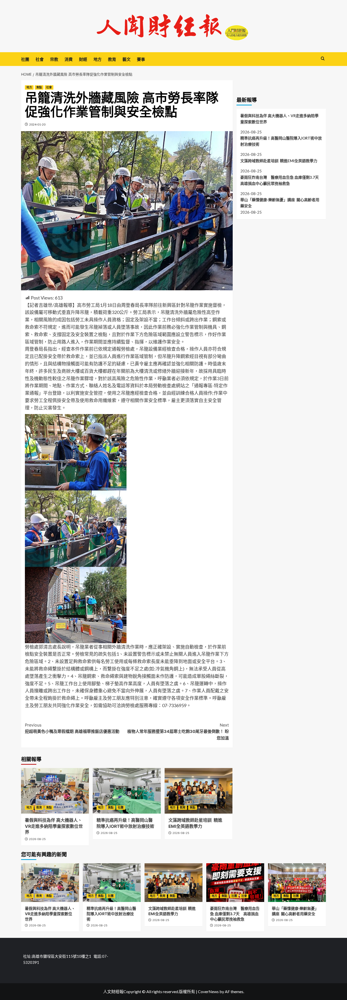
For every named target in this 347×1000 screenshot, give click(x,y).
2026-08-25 (37, 839)
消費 (69, 59)
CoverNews (208, 991)
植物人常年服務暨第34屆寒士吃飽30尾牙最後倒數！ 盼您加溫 (178, 731)
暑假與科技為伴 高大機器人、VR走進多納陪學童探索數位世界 (54, 826)
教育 (112, 59)
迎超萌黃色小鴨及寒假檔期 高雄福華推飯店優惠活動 (72, 728)
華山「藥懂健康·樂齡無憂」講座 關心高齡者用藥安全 (279, 202)
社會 (40, 59)
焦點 (39, 87)
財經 (83, 59)
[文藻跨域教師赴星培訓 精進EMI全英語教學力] (198, 790)
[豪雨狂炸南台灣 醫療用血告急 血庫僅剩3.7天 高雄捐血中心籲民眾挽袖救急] (235, 882)
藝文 (126, 59)
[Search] (323, 58)
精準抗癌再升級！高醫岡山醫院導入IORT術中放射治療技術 (281, 141)
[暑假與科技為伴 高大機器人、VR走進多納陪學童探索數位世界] (55, 790)
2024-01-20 (37, 124)
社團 (25, 59)
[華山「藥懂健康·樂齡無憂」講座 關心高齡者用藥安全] (297, 882)
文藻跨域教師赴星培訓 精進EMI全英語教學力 (278, 160)
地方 (97, 59)
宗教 (54, 59)
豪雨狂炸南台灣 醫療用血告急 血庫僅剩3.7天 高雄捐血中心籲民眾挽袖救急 (281, 180)
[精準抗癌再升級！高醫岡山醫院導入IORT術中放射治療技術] (127, 790)
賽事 (141, 59)
